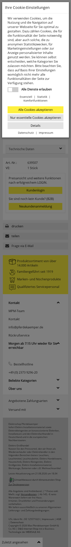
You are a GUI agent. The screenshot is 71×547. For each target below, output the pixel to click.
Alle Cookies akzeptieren (35, 110)
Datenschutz (26, 132)
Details (36, 126)
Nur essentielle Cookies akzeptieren (35, 118)
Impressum (46, 132)
